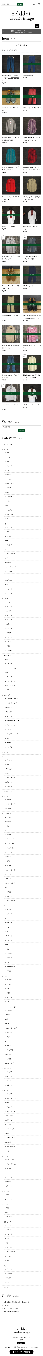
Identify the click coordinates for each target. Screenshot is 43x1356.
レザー (8, 865)
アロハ (8, 518)
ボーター (9, 1019)
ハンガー (9, 1142)
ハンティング (10, 883)
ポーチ (8, 1181)
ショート (9, 589)
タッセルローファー (13, 720)
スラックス (10, 527)
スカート (7, 1266)
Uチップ (9, 707)
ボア (7, 988)
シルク (8, 501)
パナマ (8, 1045)
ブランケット (10, 1146)
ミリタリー (10, 510)
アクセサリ (7, 1068)
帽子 (7, 1208)
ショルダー (10, 1159)
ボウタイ (9, 1120)
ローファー (10, 716)
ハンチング (10, 1063)
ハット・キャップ (9, 1007)
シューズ (7, 695)
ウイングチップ (11, 703)
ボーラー (9, 1032)
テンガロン (10, 1050)
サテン (8, 878)
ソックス (9, 1107)
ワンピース (7, 1222)
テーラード (10, 839)
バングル (9, 1072)
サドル (8, 729)
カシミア (9, 606)
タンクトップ (8, 792)
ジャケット (7, 813)
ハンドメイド (8, 1204)
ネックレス (10, 1076)
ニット (6, 598)
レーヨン (9, 479)
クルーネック (10, 681)
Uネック (9, 659)
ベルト (8, 1133)
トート (8, 1173)
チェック (9, 466)
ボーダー (9, 786)
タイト (8, 1282)
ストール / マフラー (12, 1098)
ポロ (7, 690)
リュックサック (11, 1164)
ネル (7, 492)
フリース (9, 593)
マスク (6, 1288)
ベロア (8, 488)
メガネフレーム (11, 1138)
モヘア (8, 641)
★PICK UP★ (8, 445)
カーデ (8, 611)
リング (8, 1081)
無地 (7, 461)
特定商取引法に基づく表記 (12, 1312)
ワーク (8, 474)
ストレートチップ (12, 698)
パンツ (6, 524)
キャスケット (10, 1037)
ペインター (10, 545)
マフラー (9, 1217)
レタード (9, 637)
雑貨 (7, 1102)
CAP (7, 1023)
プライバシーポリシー (11, 1308)
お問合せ (6, 1305)
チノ (7, 576)
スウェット (10, 580)
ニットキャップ (11, 1028)
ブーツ (6, 752)
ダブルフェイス (11, 685)
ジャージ (9, 896)
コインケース (10, 1111)
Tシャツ (6, 756)
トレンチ (9, 940)
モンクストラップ (12, 734)
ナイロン (9, 562)
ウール (8, 457)
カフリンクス (10, 1085)
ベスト (6, 976)
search (20, 4)
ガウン (8, 931)
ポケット (9, 782)
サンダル (9, 747)
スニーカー (10, 738)
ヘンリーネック (11, 668)
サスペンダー (10, 1129)
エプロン (9, 1124)
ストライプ (10, 496)
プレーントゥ (10, 725)
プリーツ (9, 1269)
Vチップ (9, 712)
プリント (9, 760)
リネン (8, 470)
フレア (8, 1278)
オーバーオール (11, 567)
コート (6, 906)
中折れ (8, 1015)
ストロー (9, 1010)
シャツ (6, 449)
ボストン (9, 1186)
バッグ (6, 1156)
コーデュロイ (10, 554)
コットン (9, 452)
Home (4, 50)
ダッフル (9, 922)
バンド (8, 773)
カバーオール (10, 870)
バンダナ (9, 1094)
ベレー (8, 1054)
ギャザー (9, 1273)
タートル (9, 628)
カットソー (7, 656)
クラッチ (9, 1177)
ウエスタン (10, 483)
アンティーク (8, 1191)
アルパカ (9, 650)
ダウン (8, 861)
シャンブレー (10, 514)
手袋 (7, 1151)
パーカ (8, 799)
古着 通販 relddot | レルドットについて (16, 1302)
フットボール (10, 778)
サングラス (10, 1116)
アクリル (9, 619)
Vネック (9, 769)
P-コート (9, 936)
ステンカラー (10, 958)
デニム (8, 540)
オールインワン (11, 571)
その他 (8, 742)
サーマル (9, 663)
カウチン (9, 624)
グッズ (6, 1090)
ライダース (10, 848)
